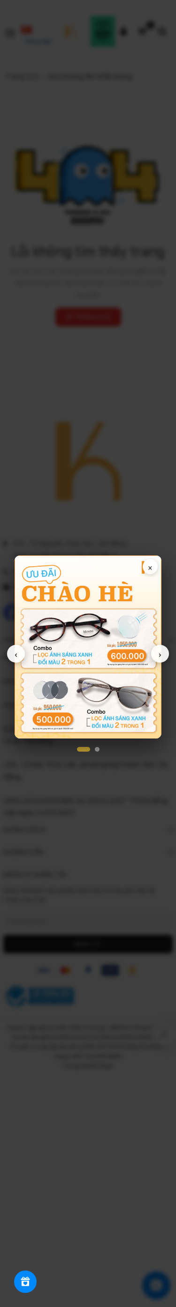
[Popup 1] (83, 749)
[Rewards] (25, 1281)
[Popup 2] (97, 749)
